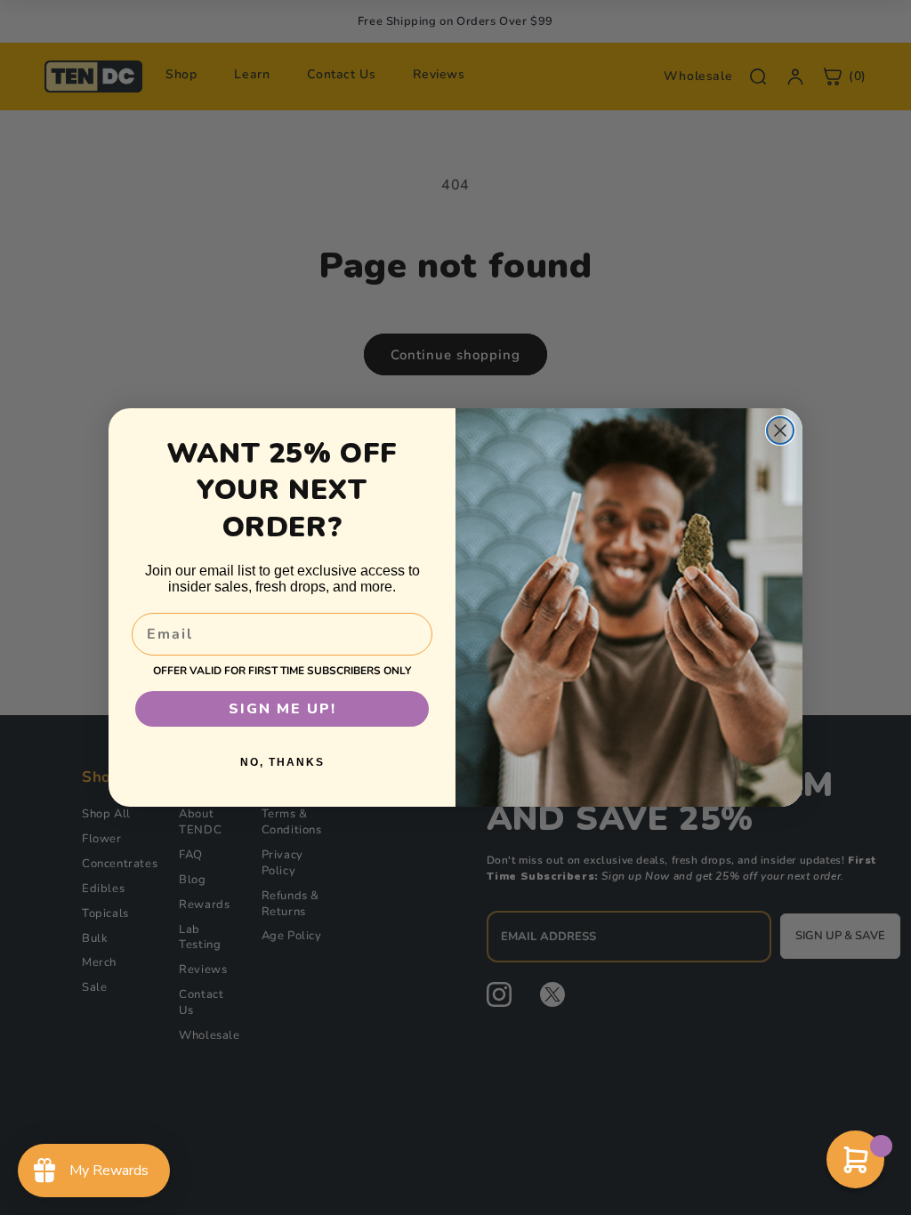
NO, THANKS (282, 762)
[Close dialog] (780, 430)
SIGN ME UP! (282, 709)
